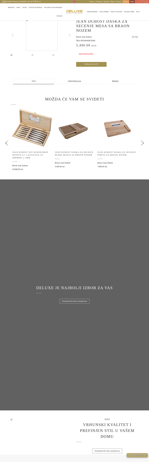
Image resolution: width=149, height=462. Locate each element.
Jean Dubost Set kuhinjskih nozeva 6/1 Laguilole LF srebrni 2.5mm (30, 155)
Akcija (126, 1)
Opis (34, 81)
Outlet (132, 1)
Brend (115, 81)
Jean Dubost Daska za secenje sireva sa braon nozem (116, 153)
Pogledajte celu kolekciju (74, 301)
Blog (112, 1)
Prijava (92, 1)
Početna (99, 1)
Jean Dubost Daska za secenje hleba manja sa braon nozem (74, 153)
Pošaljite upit (91, 64)
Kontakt (106, 1)
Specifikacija (74, 81)
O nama (118, 1)
